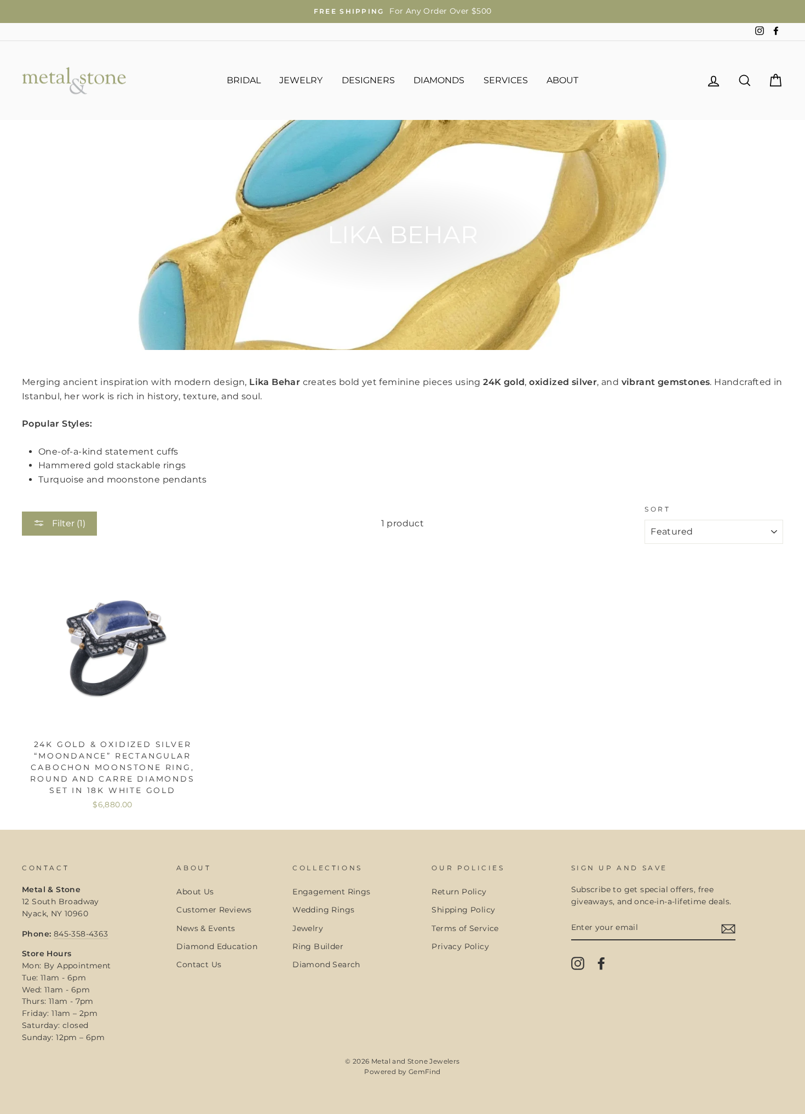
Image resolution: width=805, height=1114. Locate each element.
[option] (402, 11)
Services (506, 80)
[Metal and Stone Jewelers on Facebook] (601, 963)
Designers (368, 80)
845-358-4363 (81, 933)
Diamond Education (216, 946)
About (562, 80)
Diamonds (438, 80)
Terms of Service (465, 928)
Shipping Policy (463, 909)
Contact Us (198, 964)
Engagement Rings (331, 891)
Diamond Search (326, 964)
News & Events (205, 928)
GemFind (425, 1071)
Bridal (244, 80)
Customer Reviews (213, 909)
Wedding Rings (323, 909)
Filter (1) (67, 523)
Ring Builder (317, 946)
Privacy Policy (460, 946)
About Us (195, 891)
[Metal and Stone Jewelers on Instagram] (577, 963)
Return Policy (459, 891)
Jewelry (301, 80)
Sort (657, 509)
